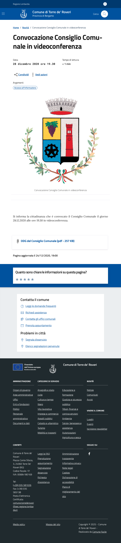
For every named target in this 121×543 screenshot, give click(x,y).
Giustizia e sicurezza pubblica (72, 402)
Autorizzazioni (69, 432)
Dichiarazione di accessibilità (69, 480)
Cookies (66, 472)
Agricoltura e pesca (71, 437)
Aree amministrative (23, 395)
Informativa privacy (71, 463)
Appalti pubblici (45, 418)
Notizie (90, 390)
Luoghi (90, 419)
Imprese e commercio (48, 414)
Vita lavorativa (45, 409)
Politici (16, 409)
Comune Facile (99, 532)
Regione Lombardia (21, 3)
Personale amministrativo (20, 416)
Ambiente (67, 418)
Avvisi (90, 399)
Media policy (19, 524)
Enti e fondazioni (21, 404)
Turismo (41, 428)
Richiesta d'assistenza (44, 480)
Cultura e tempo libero (45, 402)
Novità (25, 27)
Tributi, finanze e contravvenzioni (70, 411)
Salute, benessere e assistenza (71, 425)
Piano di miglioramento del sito (71, 491)
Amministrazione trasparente (70, 456)
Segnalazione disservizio (44, 470)
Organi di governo (21, 390)
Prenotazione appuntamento (45, 461)
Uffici (15, 399)
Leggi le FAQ (44, 453)
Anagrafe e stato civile (46, 392)
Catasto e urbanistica (48, 423)
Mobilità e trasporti (47, 432)
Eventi (90, 424)
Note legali (67, 468)
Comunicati (92, 395)
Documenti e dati (21, 423)
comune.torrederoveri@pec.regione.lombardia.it (23, 506)
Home (16, 27)
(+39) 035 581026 (22, 485)
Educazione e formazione (68, 392)
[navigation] (3, 13)
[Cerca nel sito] (104, 13)
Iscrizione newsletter (97, 429)
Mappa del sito (53, 524)
